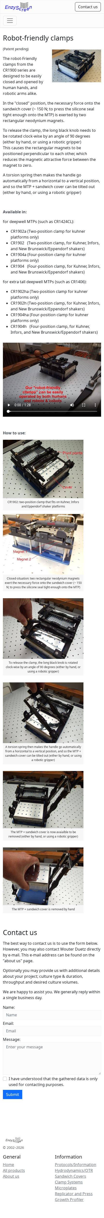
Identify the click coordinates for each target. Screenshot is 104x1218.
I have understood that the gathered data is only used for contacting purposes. (53, 1081)
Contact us (88, 6)
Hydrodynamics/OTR (74, 1170)
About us (11, 1176)
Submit (12, 1094)
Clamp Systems (69, 1182)
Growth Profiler (69, 1199)
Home (8, 1164)
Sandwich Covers (70, 1176)
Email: (8, 1023)
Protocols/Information (75, 1164)
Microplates (66, 1188)
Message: (11, 1039)
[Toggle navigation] (10, 20)
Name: (9, 1007)
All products (14, 1170)
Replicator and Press (74, 1193)
